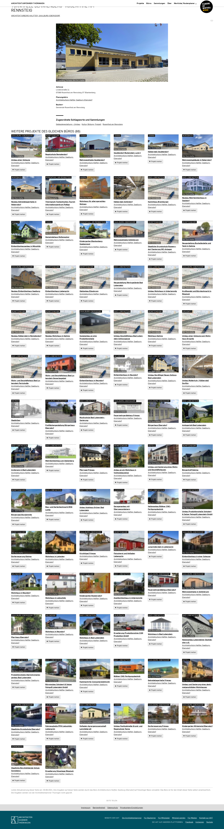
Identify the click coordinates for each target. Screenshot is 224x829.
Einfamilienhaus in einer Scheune (196, 556)
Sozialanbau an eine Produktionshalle (88, 337)
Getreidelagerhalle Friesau (159, 680)
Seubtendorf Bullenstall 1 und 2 (127, 152)
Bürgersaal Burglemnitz (21, 514)
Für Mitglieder (164, 817)
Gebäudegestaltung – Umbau (68, 124)
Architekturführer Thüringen (27, 3)
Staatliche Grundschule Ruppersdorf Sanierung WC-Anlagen (162, 247)
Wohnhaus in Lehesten (55, 556)
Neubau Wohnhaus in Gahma (57, 335)
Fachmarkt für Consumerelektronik (95, 681)
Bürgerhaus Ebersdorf (157, 425)
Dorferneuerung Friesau (158, 726)
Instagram (200, 822)
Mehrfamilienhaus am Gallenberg (59, 460)
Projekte (140, 3)
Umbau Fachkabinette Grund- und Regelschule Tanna (128, 727)
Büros (148, 3)
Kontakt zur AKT (206, 817)
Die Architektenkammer (132, 817)
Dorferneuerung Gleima (21, 556)
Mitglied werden (178, 817)
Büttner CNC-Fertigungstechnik (127, 676)
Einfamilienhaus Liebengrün (57, 291)
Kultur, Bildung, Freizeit (91, 124)
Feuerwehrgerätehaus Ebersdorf (162, 589)
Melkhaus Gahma (155, 335)
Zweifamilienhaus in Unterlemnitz (128, 597)
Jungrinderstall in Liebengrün (160, 546)
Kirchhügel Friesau (88, 553)
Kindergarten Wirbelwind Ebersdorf (197, 726)
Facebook (189, 822)
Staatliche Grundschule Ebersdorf (25, 729)
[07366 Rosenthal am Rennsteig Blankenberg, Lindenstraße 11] (212, 20)
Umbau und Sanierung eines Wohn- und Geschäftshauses (163, 468)
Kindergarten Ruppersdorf (91, 595)
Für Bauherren (150, 817)
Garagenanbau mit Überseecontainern (122, 507)
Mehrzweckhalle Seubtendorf (92, 159)
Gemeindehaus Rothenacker (57, 237)
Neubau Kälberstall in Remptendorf (26, 335)
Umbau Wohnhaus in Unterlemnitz (162, 291)
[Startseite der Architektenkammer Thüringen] (33, 820)
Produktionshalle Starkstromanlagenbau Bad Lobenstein (25, 676)
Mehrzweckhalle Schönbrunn (126, 239)
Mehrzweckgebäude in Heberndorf (197, 159)
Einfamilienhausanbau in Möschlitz (26, 246)
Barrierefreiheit (99, 807)
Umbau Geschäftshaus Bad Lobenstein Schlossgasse (128, 337)
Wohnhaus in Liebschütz (55, 597)
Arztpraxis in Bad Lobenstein (23, 469)
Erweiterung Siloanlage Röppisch (59, 771)
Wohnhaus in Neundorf (20, 592)
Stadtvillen (15, 420)
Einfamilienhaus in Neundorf (92, 380)
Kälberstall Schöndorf (123, 201)
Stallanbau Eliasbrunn (89, 291)
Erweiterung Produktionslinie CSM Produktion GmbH (128, 634)
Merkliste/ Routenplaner (184, 3)
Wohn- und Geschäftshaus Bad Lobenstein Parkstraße (25, 382)
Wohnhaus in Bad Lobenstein (92, 637)
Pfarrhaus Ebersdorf (20, 637)
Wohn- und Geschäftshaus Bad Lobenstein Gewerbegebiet (60, 377)
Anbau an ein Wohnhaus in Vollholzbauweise (125, 471)
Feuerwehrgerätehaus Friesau (127, 415)
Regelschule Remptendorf (56, 154)
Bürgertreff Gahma (190, 469)
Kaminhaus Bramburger (158, 201)
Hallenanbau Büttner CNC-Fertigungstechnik (159, 507)
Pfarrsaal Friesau (87, 469)
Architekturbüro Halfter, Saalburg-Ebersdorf (35, 15)
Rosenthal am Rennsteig (113, 124)
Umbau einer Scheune (20, 159)
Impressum (85, 807)
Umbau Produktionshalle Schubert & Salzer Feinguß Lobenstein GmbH (197, 513)
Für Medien (192, 817)
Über (169, 3)
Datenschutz (112, 807)
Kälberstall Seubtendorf (158, 151)
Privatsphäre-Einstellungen (131, 807)
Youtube (209, 822)
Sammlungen (159, 3)
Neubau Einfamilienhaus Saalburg (25, 291)
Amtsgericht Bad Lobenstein (194, 425)
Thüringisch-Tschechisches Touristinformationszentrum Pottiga (60, 203)
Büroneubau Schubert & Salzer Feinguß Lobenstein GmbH (58, 685)
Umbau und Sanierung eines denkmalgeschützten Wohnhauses (196, 685)
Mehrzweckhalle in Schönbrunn (195, 591)
